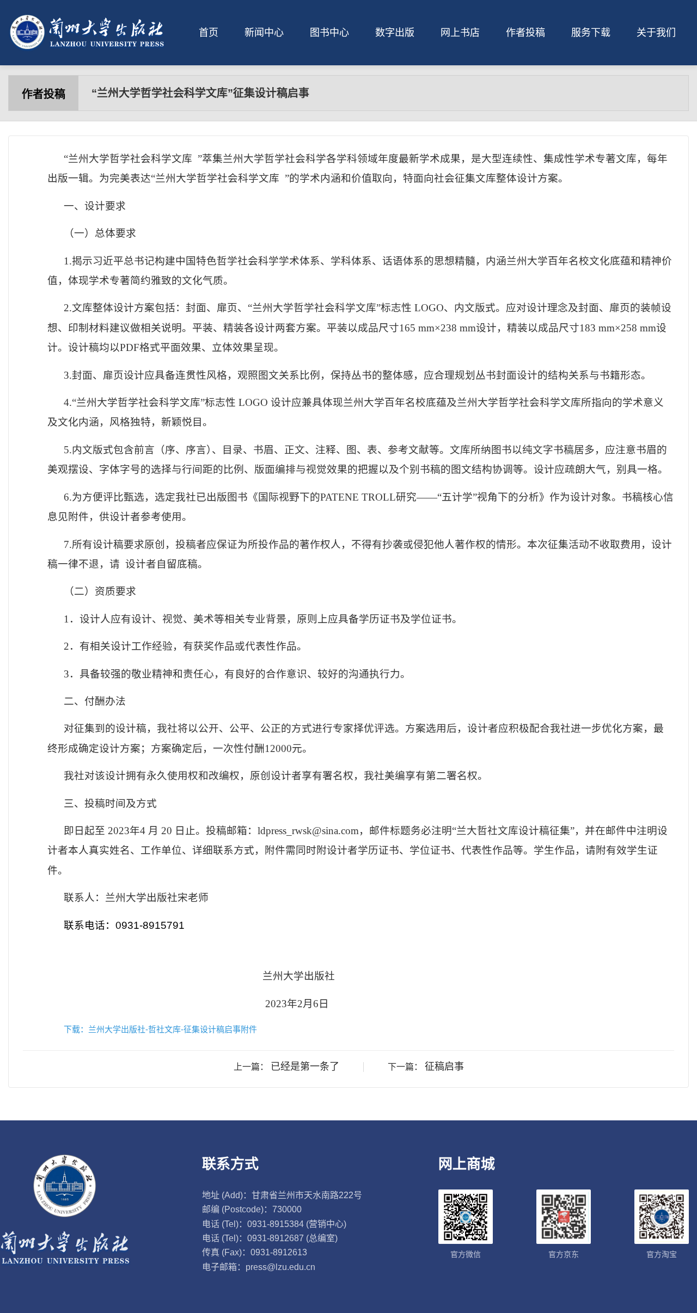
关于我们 (656, 32)
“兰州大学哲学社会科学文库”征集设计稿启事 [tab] (200, 93)
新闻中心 (264, 32)
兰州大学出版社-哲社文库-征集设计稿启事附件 (172, 1029)
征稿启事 (444, 1066)
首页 (208, 32)
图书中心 (329, 32)
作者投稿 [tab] (43, 94)
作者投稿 (525, 32)
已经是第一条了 (305, 1066)
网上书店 (460, 32)
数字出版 (394, 32)
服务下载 (590, 32)
